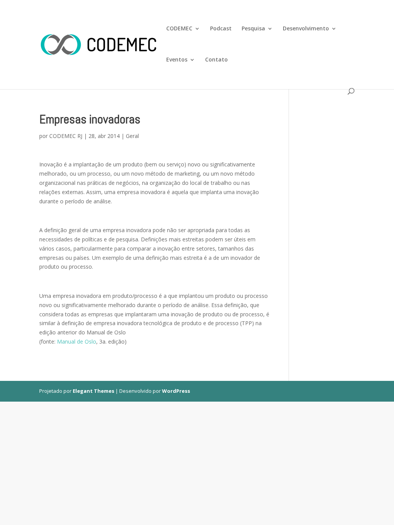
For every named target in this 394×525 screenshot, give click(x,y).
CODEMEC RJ (65, 136)
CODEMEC (179, 29)
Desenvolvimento (306, 29)
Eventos (176, 60)
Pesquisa (253, 29)
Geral (132, 136)
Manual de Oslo (76, 341)
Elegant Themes (93, 390)
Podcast (221, 29)
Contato (216, 60)
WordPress (176, 390)
